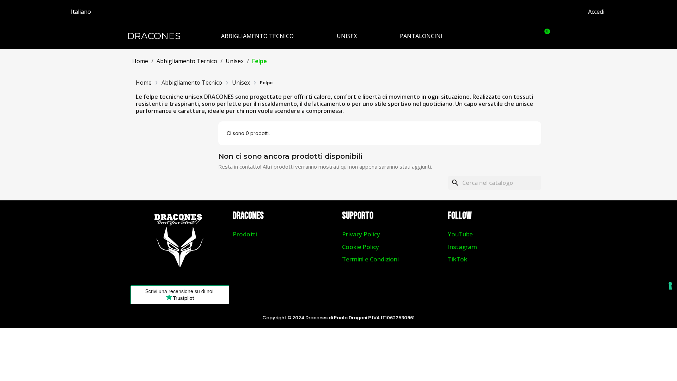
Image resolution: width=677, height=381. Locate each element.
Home (144, 82)
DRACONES (154, 36)
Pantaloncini (421, 36)
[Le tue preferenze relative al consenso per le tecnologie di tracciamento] (670, 285)
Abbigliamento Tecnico (257, 36)
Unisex (347, 36)
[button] (526, 36)
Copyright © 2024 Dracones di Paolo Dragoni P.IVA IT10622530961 (338, 317)
